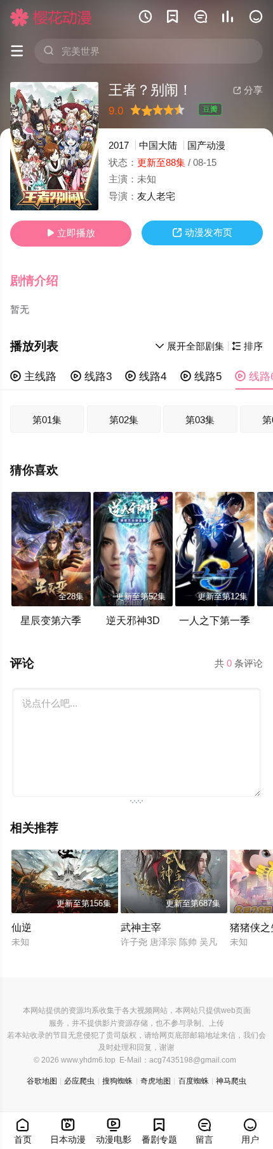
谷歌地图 (42, 1081)
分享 (248, 90)
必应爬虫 (79, 1081)
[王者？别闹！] (54, 146)
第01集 (47, 419)
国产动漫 (206, 145)
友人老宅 (156, 196)
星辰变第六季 (50, 620)
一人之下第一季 (214, 620)
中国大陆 (158, 145)
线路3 (91, 376)
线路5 (201, 376)
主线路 (33, 376)
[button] (41, 281)
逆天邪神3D (133, 620)
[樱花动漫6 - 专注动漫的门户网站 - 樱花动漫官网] (51, 17)
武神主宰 (141, 927)
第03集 (200, 419)
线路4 (145, 376)
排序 (247, 346)
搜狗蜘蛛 (117, 1081)
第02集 (123, 419)
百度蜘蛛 (193, 1081)
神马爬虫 (231, 1081)
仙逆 (21, 927)
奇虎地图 (155, 1081)
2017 (119, 145)
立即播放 (70, 233)
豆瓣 (210, 109)
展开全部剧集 (189, 346)
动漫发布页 (202, 232)
